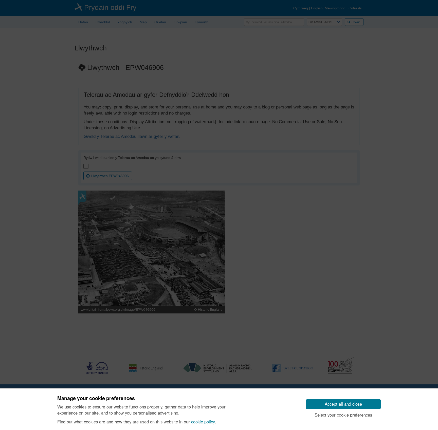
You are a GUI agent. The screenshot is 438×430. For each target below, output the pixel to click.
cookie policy (203, 422)
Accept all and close (343, 404)
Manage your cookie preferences (96, 398)
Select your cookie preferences (343, 415)
